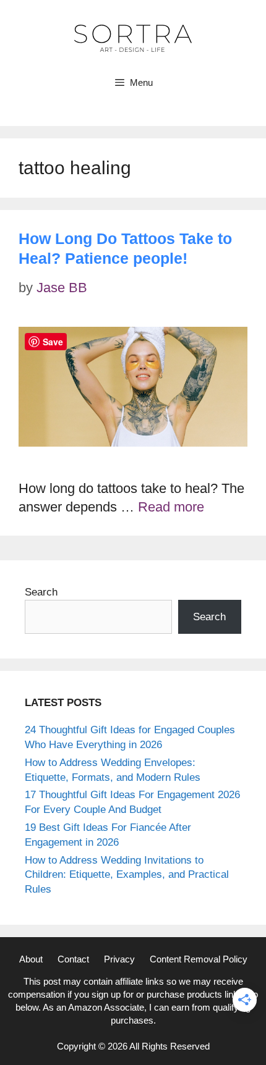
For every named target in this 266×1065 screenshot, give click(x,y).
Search (41, 592)
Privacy (119, 959)
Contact (73, 959)
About (31, 959)
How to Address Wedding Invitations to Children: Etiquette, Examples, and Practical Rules (127, 875)
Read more (171, 507)
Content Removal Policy (198, 959)
